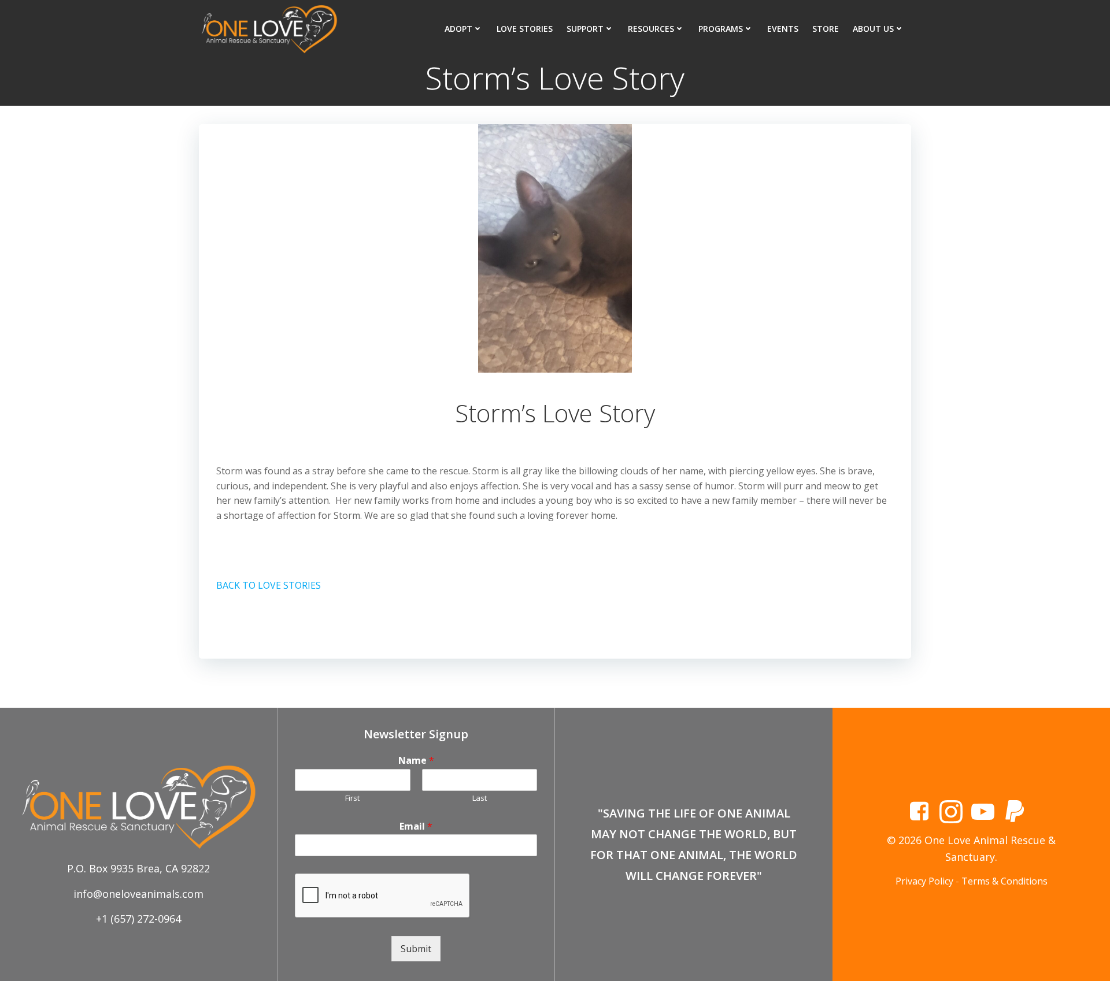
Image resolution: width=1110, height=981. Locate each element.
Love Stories (525, 28)
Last (479, 798)
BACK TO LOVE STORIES (268, 585)
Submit (416, 948)
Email (415, 826)
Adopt (458, 28)
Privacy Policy (924, 881)
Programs (720, 28)
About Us (873, 28)
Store (825, 28)
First (352, 798)
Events (782, 28)
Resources (651, 28)
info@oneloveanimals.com (138, 894)
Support (585, 28)
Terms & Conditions (1004, 881)
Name (416, 761)
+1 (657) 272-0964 (138, 919)
